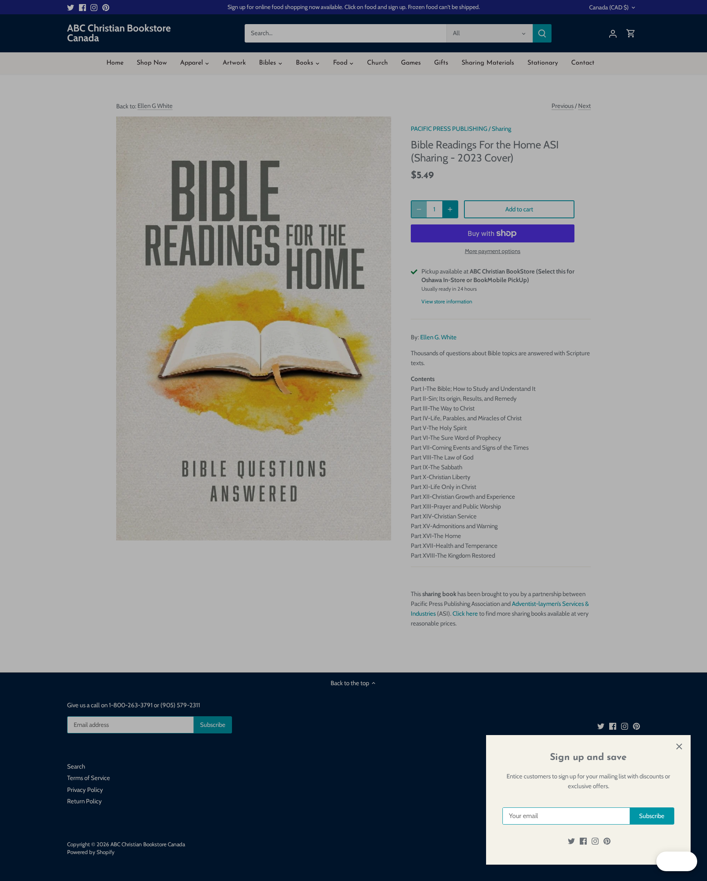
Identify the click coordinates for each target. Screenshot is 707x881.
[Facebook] (583, 841)
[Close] (679, 746)
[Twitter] (571, 841)
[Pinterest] (606, 841)
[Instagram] (595, 841)
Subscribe (651, 816)
